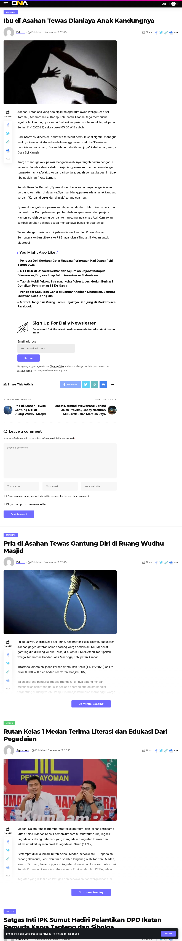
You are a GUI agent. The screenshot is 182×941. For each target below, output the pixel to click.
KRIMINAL (11, 12)
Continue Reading (91, 704)
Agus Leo (22, 750)
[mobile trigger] (7, 3)
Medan (9, 723)
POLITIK (10, 911)
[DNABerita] (20, 3)
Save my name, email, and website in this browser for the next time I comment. (49, 496)
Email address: (27, 341)
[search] (157, 4)
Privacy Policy (50, 933)
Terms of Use (71, 933)
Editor (20, 32)
